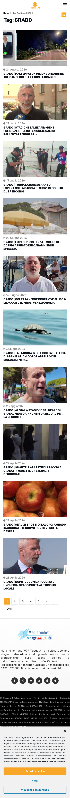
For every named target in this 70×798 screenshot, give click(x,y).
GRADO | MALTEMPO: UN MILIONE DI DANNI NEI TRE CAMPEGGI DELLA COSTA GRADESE (34, 75)
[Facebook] (14, 680)
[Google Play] (47, 680)
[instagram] (39, 680)
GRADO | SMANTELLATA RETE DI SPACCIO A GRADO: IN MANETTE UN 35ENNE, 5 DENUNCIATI (32, 471)
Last (9, 609)
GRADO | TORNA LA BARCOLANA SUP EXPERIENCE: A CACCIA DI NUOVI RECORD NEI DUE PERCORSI (34, 188)
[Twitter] (23, 680)
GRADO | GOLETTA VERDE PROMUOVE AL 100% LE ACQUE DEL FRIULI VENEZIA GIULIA (34, 301)
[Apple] (55, 680)
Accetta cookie (35, 771)
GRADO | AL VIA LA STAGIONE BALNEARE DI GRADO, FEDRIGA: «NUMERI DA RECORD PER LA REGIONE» (33, 414)
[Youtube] (31, 680)
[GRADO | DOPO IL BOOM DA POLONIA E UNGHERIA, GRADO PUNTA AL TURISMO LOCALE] (34, 556)
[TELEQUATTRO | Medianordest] (35, 2)
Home (6, 13)
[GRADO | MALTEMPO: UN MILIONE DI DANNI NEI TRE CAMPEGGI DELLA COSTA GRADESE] (34, 48)
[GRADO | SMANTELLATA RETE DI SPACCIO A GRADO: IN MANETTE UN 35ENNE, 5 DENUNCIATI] (34, 442)
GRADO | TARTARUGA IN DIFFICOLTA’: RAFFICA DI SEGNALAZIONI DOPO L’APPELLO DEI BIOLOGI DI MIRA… (34, 356)
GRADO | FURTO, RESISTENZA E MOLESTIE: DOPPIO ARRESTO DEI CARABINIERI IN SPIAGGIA (32, 245)
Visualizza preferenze (35, 789)
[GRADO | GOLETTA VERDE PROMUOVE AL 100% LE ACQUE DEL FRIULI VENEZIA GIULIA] (34, 274)
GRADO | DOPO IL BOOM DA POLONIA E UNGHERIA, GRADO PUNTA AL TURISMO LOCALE (29, 585)
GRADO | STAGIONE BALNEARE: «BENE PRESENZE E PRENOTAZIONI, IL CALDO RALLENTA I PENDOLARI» (29, 131)
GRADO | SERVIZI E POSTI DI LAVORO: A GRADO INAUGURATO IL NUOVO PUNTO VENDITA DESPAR (34, 528)
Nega (35, 780)
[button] (64, 731)
